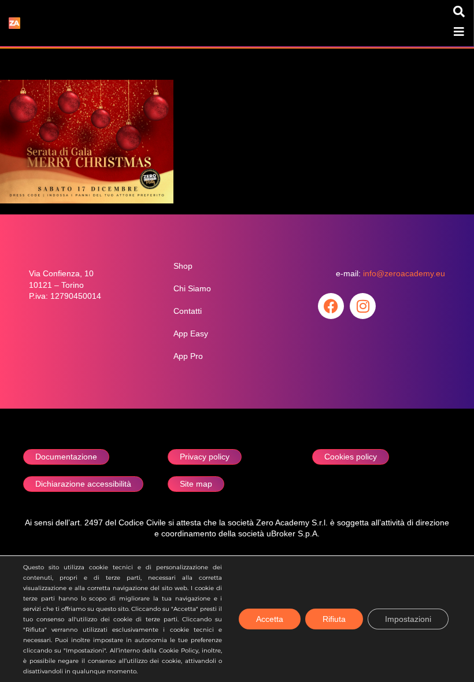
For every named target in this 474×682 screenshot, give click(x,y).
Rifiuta (334, 619)
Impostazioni (408, 619)
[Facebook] (331, 306)
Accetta (269, 619)
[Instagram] (363, 306)
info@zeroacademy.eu (404, 273)
